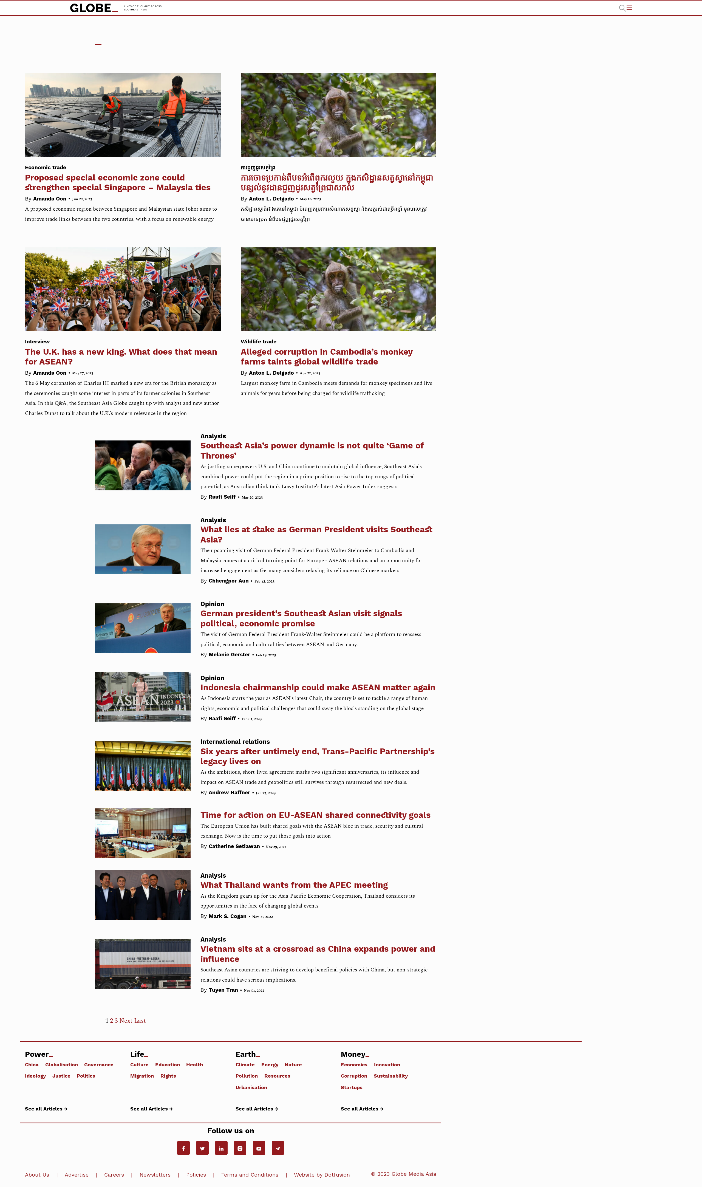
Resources (277, 1075)
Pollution (247, 1075)
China (32, 1064)
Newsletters (155, 1175)
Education (167, 1064)
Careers (114, 1175)
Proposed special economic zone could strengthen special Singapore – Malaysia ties (118, 178)
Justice (61, 1075)
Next (125, 1021)
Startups (352, 1087)
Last (140, 1021)
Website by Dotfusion (322, 1175)
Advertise (77, 1175)
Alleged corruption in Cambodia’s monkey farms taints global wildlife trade (326, 352)
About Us (37, 1175)
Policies (196, 1175)
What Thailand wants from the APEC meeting (294, 885)
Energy (269, 1064)
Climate (245, 1064)
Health (194, 1064)
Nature (293, 1064)
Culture (139, 1064)
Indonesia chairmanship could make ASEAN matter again (317, 687)
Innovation (387, 1064)
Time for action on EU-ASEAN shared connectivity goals (315, 815)
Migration (142, 1075)
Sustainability (391, 1075)
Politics (86, 1075)
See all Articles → (46, 1108)
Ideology (35, 1075)
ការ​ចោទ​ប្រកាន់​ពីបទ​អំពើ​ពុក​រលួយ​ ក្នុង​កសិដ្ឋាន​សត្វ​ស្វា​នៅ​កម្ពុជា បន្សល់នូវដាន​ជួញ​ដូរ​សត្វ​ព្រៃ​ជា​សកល (337, 178)
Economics (354, 1064)
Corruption (354, 1075)
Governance (99, 1064)
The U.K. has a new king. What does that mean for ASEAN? (121, 352)
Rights (168, 1075)
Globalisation (61, 1064)
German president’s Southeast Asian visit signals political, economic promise (301, 618)
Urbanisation (251, 1087)
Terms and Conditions (249, 1175)
